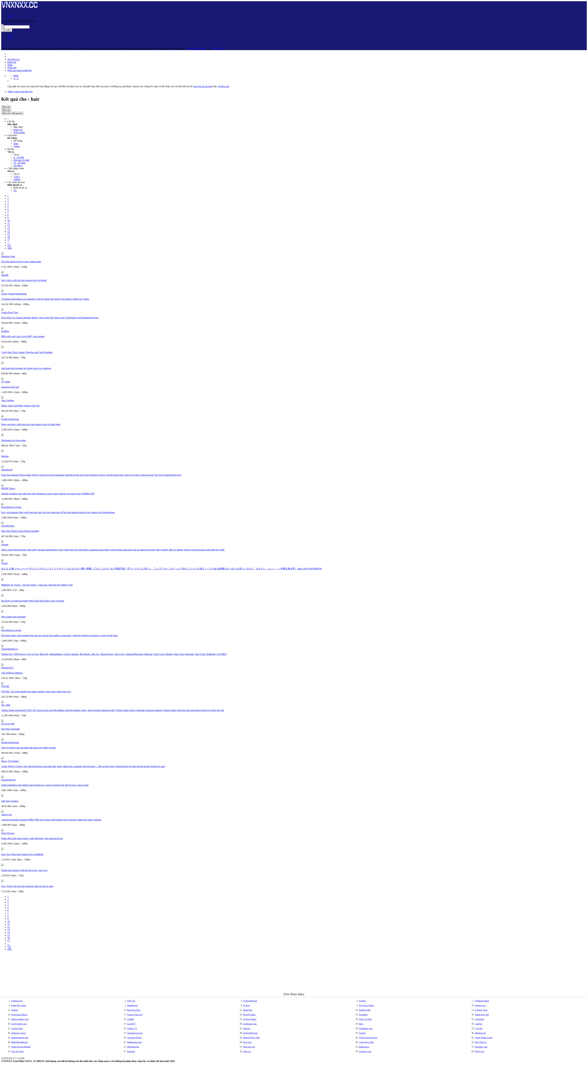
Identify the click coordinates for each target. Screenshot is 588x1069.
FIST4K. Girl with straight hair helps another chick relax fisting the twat (36, 691)
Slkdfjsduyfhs (133, 1047)
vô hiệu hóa (217, 48)
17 (8, 240)
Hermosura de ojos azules (13, 440)
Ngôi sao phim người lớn (19, 70)
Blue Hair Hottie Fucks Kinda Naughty (20, 531)
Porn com (247, 1042)
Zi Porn (246, 1005)
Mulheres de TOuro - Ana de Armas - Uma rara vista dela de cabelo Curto (37, 585)
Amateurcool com (135, 1033)
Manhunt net (480, 1033)
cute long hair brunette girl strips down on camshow (26, 368)
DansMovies (132, 1005)
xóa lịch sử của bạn (196, 48)
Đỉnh (9, 35)
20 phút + (18, 165)
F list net (478, 1028)
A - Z (10, 38)
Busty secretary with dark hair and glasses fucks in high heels (30, 424)
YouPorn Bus (364, 1010)
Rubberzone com (134, 1042)
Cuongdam (479, 1019)
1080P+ (17, 179)
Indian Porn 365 (482, 1015)
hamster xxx (480, 1005)
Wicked (14, 1010)
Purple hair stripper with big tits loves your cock (24, 870)
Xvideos (362, 1001)
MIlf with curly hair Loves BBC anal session (23, 336)
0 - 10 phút (18, 157)
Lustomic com (365, 1051)
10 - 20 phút (19, 163)
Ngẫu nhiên (19, 132)
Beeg (361, 1024)
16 (8, 237)
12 (8, 226)
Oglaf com (479, 1051)
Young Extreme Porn (368, 1038)
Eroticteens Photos (19, 1015)
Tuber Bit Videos (18, 1005)
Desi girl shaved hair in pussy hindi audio (21, 261)
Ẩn (15, 190)
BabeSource (364, 1047)
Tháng (16, 146)
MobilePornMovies (19, 1042)
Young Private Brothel (21, 1047)
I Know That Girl (134, 1015)
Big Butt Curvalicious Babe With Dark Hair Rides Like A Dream (32, 600)
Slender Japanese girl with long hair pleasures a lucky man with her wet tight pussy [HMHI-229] (47, 493)
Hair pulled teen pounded (13, 616)
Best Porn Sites (133, 1010)
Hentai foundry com (20, 1019)
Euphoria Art (17, 1001)
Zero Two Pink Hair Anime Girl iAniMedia (22, 854)
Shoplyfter (247, 1010)
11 (8, 223)
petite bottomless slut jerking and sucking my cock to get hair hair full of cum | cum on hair (45, 785)
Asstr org (247, 1051)
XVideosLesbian (482, 1001)
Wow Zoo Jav (249, 1047)
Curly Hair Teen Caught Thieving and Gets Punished (27, 352)
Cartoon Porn (17, 1028)
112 (9, 245)
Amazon (246, 1028)
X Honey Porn (481, 1010)
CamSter (478, 1024)
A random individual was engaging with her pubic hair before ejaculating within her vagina (45, 299)
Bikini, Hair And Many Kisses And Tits (20, 405)
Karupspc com (481, 1047)
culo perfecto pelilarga (12, 673)
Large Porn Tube (366, 1042)
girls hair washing (9, 801)
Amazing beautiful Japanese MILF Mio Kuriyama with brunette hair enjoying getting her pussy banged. (51, 819)
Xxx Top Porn (17, 1051)
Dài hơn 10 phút (21, 160)
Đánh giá (11, 62)
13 (8, 228)
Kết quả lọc (17, 113)
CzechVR (131, 1024)
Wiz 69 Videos (249, 1015)
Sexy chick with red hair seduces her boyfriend (24, 280)
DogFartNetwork (250, 1033)
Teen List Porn (365, 1019)
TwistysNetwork (250, 1001)
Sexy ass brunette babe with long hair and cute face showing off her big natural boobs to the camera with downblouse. (58, 512)
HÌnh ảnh (12, 67)
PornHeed (363, 1015)
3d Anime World (134, 1038)
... (8, 242)
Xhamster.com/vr (18, 1033)
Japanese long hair (10, 387)
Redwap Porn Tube (251, 1038)
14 (8, 231)
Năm (15, 143)
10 (8, 220)
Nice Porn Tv (481, 1042)
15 (8, 234)
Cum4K (130, 1019)
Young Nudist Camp (483, 1038)
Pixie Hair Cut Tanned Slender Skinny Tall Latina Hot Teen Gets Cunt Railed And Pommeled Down (50, 317)
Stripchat (131, 1051)
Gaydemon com (250, 1024)
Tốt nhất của (13, 59)
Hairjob (5, 456)
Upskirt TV (132, 1028)
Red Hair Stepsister (10, 729)
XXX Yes (131, 1001)
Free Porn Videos (366, 1005)
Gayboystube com (19, 1024)
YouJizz (362, 1033)
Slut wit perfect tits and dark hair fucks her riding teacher (28, 747)
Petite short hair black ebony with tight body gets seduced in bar (32, 838)
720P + (16, 176)
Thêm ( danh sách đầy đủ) (20, 91)
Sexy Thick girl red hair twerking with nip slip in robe (27, 886)
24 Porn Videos (249, 1019)
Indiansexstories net (19, 1038)
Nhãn (10, 65)
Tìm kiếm (6, 30)
